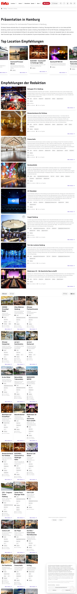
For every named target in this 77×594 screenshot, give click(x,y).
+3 (21, 354)
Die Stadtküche (7, 565)
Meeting (53, 98)
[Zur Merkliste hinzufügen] (5, 48)
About (38, 3)
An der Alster (6, 377)
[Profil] (67, 3)
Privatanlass (32, 126)
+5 (34, 354)
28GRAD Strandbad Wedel (5, 309)
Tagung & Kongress (60, 98)
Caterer (20, 3)
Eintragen (55, 3)
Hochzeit (70, 124)
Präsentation (41, 98)
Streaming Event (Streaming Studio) (51, 202)
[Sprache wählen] (71, 3)
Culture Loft (6, 530)
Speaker (32, 3)
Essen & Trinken (31, 571)
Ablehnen (54, 590)
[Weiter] (75, 54)
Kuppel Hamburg (32, 217)
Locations (13, 3)
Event (31, 98)
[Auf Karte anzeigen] (8, 298)
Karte (73, 293)
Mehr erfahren (3, 72)
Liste (13, 293)
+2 (9, 321)
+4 (17, 503)
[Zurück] (2, 54)
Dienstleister (27, 3)
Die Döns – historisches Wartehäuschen (32, 532)
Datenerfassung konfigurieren (61, 587)
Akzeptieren (68, 590)
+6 (4, 468)
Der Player (17, 530)
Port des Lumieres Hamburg (36, 245)
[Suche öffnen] (60, 3)
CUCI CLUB (30, 492)
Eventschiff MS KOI (56, 62)
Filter (66, 293)
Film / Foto (35, 98)
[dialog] (61, 578)
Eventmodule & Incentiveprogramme (43, 176)
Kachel (5, 293)
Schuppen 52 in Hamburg (35, 89)
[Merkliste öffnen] (64, 3)
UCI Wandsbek (32, 191)
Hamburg (5, 8)
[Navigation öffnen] (74, 3)
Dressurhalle (31, 139)
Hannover (18, 509)
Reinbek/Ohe (36, 129)
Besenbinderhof (19, 414)
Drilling (29, 565)
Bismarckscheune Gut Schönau (37, 113)
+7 (17, 472)
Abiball (66, 124)
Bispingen (18, 505)
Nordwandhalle (32, 165)
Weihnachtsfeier (47, 98)
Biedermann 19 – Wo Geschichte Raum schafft (42, 271)
